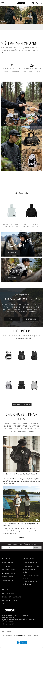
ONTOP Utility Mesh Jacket (31, 225)
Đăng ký (37, 547)
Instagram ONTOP (9, 570)
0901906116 (15, 600)
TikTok (12, 319)
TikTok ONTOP (7, 566)
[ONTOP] (21, 3)
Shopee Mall (31, 319)
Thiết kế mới (21, 331)
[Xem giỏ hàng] (41, 3)
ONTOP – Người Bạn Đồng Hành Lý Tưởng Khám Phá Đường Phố (20, 524)
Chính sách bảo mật (30, 563)
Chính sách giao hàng (31, 566)
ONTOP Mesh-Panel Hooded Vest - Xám (11, 225)
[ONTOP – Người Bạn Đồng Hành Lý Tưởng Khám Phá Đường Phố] (21, 504)
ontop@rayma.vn (14, 597)
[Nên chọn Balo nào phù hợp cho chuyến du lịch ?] (21, 454)
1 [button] (21, 537)
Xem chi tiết (13, 252)
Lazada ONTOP (7, 577)
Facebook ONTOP (8, 573)
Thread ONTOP (7, 580)
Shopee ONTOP (7, 563)
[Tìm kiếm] (37, 3)
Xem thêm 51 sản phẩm (21, 404)
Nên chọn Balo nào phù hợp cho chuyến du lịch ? (20, 474)
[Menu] (3, 3)
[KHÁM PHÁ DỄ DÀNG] (21, 15)
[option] (21, 15)
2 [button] (23, 537)
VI (32, 3)
